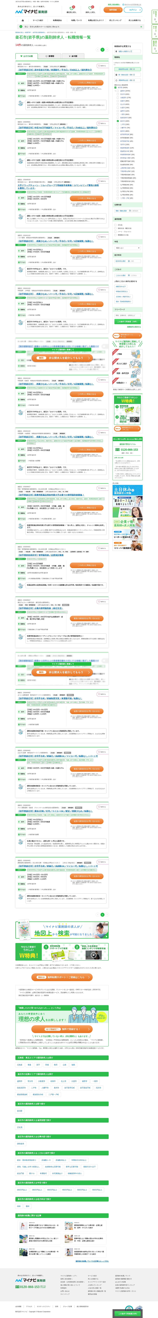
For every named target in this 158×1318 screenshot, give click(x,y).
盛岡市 (19, 1081)
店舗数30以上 (61, 1160)
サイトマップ (65, 1294)
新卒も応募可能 (72, 1167)
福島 (73, 1065)
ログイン (133, 10)
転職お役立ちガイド (96, 20)
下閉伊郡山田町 (125, 171)
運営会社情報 (92, 1294)
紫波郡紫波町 (22, 1094)
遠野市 (84, 1081)
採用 (56, 1306)
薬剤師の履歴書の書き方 (123, 1279)
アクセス (29, 1306)
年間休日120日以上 (78, 1160)
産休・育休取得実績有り (26, 1160)
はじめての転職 (120, 1282)
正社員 (19, 1127)
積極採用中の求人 (75, 1173)
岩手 (38, 1065)
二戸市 (33, 1088)
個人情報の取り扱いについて (70, 1285)
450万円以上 (67, 1190)
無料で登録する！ (63, 1029)
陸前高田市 (21, 1088)
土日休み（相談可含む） (123, 296)
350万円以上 (37, 1190)
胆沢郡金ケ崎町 (125, 158)
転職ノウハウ (76, 20)
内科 (19, 1206)
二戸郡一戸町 (54, 1094)
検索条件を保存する (134, 327)
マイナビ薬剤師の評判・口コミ (125, 1291)
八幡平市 (45, 1088)
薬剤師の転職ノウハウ (122, 1276)
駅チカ (32, 1173)
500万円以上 (82, 1190)
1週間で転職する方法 (122, 1288)
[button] (103, 65)
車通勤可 (43, 1173)
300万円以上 (22, 1190)
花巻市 (53, 1081)
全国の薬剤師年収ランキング (125, 1285)
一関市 (95, 1081)
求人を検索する (135, 20)
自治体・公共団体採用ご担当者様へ (72, 1282)
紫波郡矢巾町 (38, 1094)
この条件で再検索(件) (127, 1314)
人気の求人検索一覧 (94, 1288)
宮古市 (30, 1081)
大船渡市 (41, 1081)
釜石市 (122, 121)
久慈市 (74, 1081)
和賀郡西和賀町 (125, 154)
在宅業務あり (57, 1173)
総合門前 (20, 1173)
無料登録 (113, 10)
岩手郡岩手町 (85, 1088)
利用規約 (63, 1288)
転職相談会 (57, 20)
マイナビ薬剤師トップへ (68, 1276)
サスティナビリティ (43, 1306)
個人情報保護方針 (83, 1306)
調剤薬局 (20, 1144)
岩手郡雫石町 (69, 1088)
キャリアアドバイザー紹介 (97, 1282)
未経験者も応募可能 (53, 1167)
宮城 (47, 1065)
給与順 (74, 56)
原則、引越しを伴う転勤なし (28, 1167)
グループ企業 (67, 1306)
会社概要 (18, 1306)
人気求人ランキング (94, 1285)
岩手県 (120, 87)
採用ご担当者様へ (114, 4)
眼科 (27, 1206)
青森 (29, 1065)
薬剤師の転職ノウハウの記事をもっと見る (92, 1261)
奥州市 (56, 1088)
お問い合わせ (65, 1291)
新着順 (51, 56)
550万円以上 (97, 1190)
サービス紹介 (38, 20)
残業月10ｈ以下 (89, 1167)
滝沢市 (98, 1088)
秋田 (55, 1065)
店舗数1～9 (46, 1160)
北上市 (63, 1081)
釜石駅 (19, 1111)
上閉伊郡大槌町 (125, 168)
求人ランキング (115, 20)
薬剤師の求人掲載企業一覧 (97, 1291)
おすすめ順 (28, 56)
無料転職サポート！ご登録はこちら (61, 977)
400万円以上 (52, 1190)
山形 (64, 1065)
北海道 (19, 1065)
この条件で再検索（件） (127, 322)
